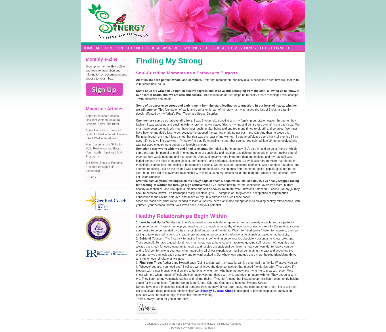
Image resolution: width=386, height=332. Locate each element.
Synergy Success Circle (216, 290)
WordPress (193, 327)
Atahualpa (209, 327)
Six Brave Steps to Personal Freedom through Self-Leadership (104, 166)
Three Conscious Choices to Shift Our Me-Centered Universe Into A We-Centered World (106, 134)
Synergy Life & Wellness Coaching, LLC (191, 323)
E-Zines (91, 177)
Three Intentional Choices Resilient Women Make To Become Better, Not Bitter (103, 120)
